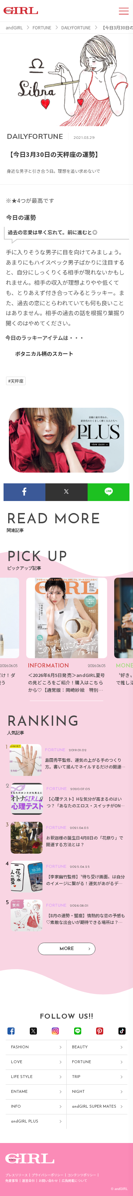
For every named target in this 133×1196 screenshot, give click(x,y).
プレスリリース (16, 1175)
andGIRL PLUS (24, 1122)
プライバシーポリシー (47, 1175)
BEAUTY (80, 1047)
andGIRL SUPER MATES (94, 1107)
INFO (16, 1107)
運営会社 (28, 1180)
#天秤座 (15, 381)
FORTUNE (81, 1062)
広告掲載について (74, 1180)
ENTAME (19, 1092)
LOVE (16, 1062)
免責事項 (11, 1180)
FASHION (20, 1047)
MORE (67, 949)
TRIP (76, 1077)
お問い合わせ (48, 1180)
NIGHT (78, 1092)
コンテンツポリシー (81, 1175)
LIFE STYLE (22, 1077)
